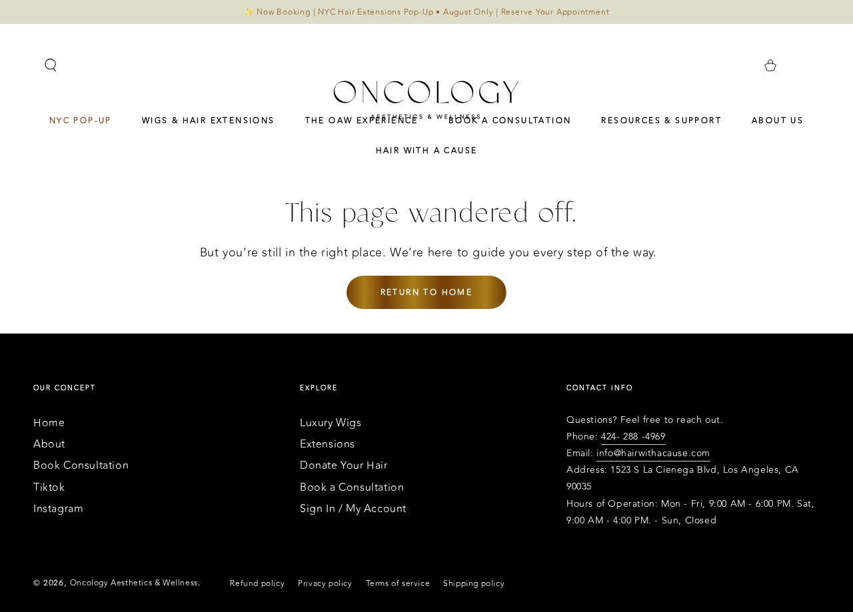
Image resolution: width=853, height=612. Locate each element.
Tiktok (49, 487)
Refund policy (257, 583)
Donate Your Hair (344, 465)
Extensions (327, 444)
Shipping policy (473, 583)
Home (49, 423)
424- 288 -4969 (633, 437)
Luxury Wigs (331, 423)
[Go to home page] (426, 99)
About (49, 444)
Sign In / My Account (353, 509)
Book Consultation (81, 465)
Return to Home (427, 292)
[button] (50, 65)
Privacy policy (325, 583)
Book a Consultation (352, 487)
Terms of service (398, 583)
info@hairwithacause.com (653, 453)
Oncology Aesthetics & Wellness (134, 583)
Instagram (58, 509)
